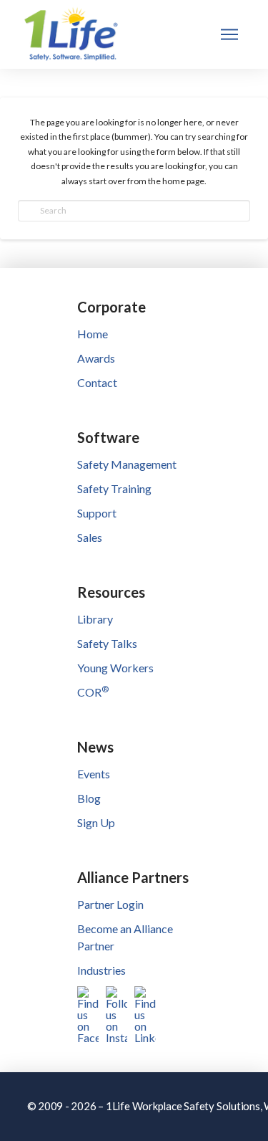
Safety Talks (107, 643)
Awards (96, 358)
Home (92, 333)
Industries (101, 970)
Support (96, 513)
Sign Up (96, 822)
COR (93, 692)
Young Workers (115, 667)
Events (93, 773)
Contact (97, 382)
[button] (229, 34)
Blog (89, 798)
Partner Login (110, 904)
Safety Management (127, 464)
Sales (89, 537)
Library (95, 619)
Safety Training (114, 488)
